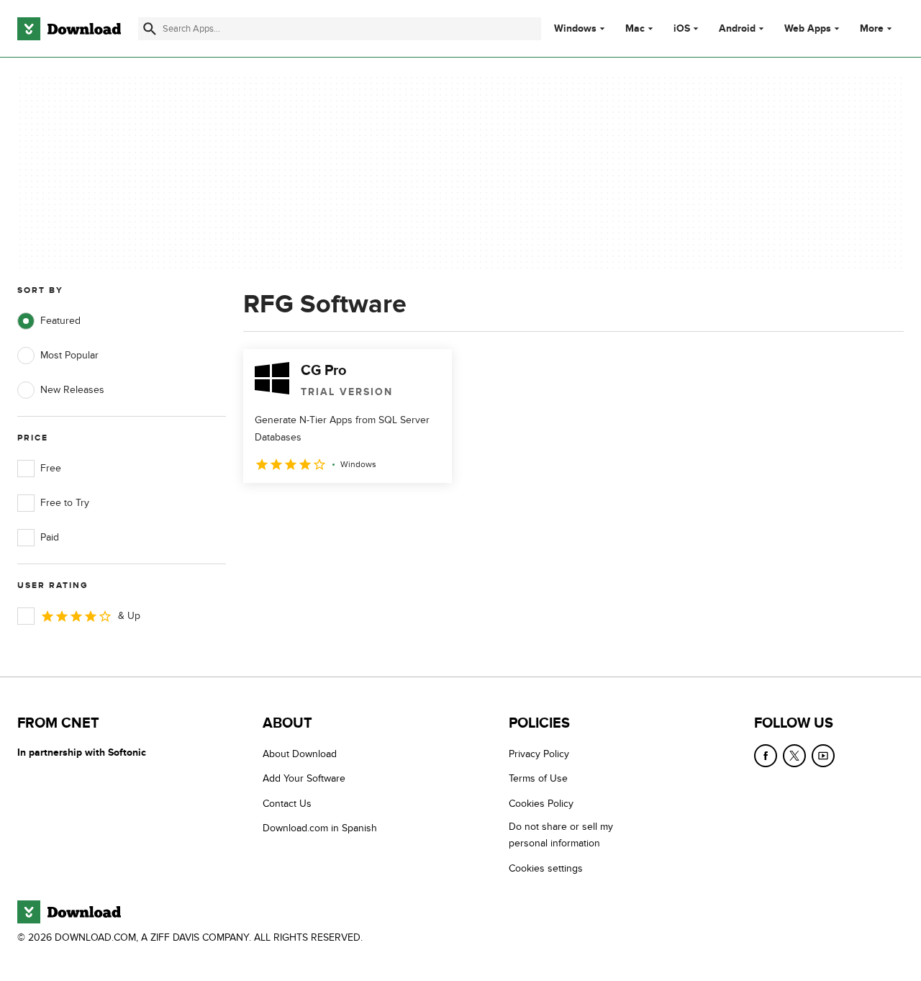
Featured (60, 321)
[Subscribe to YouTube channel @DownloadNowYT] (823, 755)
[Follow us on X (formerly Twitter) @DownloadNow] (794, 755)
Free (50, 468)
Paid (49, 537)
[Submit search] (149, 28)
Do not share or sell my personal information (561, 834)
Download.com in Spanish (320, 828)
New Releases (72, 390)
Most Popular (69, 355)
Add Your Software (304, 778)
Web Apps (807, 29)
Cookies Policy (541, 803)
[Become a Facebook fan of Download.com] (765, 755)
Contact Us (287, 803)
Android (737, 29)
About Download (300, 754)
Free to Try (64, 503)
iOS (681, 29)
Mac (635, 29)
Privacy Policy (539, 754)
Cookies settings (546, 868)
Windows (575, 29)
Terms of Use (538, 778)
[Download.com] (69, 28)
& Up (129, 616)
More (872, 28)
